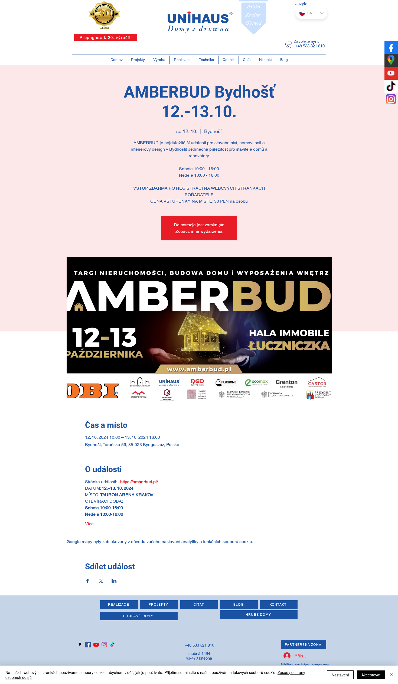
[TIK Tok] (112, 644)
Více (89, 523)
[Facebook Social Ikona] (88, 644)
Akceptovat (370, 674)
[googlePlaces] (80, 644)
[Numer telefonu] (288, 45)
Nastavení (340, 674)
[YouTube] (96, 644)
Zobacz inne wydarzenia (199, 231)
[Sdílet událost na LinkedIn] (114, 581)
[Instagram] (104, 644)
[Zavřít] (391, 675)
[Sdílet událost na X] (100, 581)
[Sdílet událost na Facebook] (87, 581)
